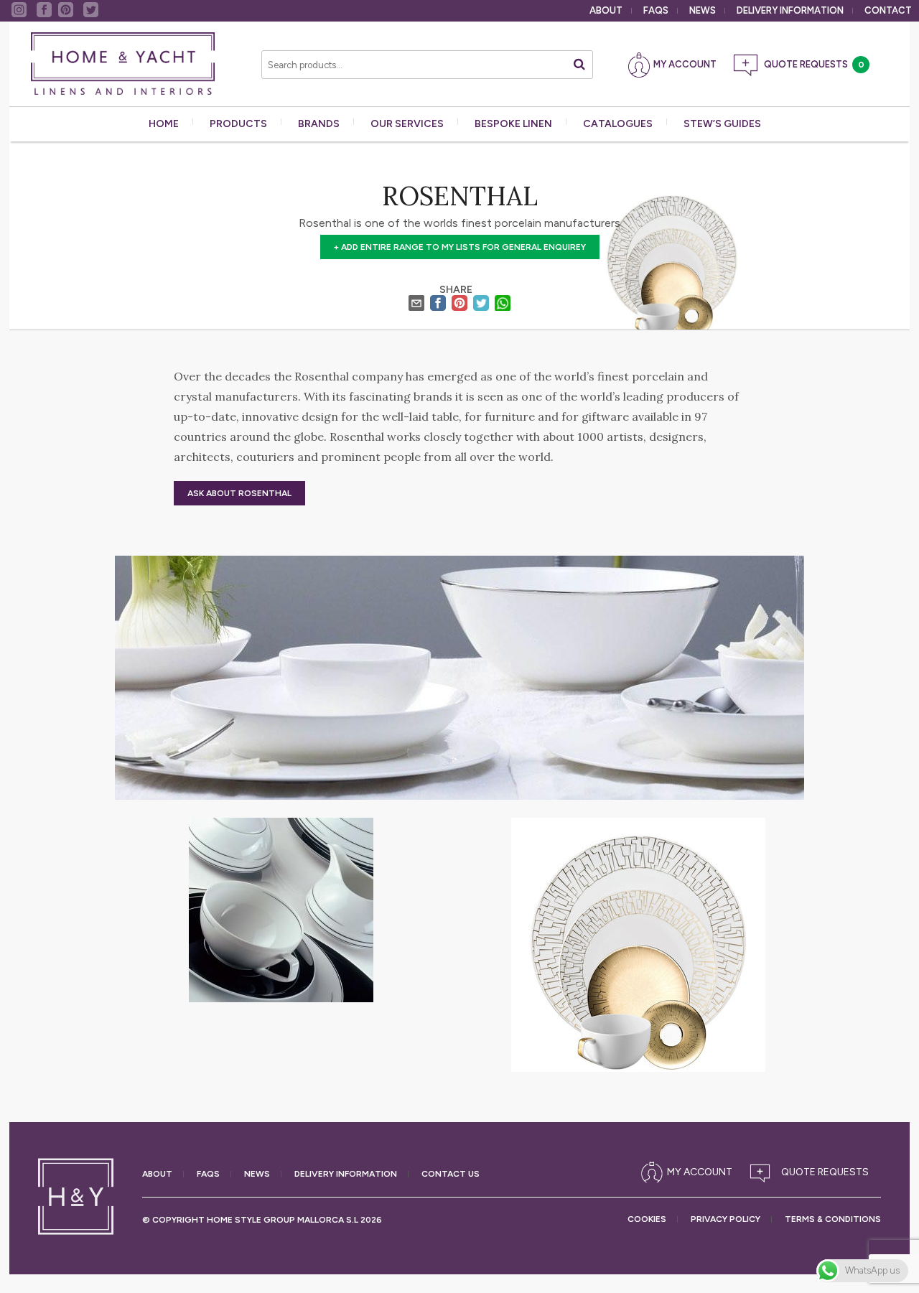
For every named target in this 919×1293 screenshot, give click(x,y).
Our (407, 124)
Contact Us (450, 1174)
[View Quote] (812, 1172)
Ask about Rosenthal (239, 493)
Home (164, 124)
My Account (685, 64)
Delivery (790, 10)
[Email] (416, 305)
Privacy (725, 1219)
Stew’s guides (722, 124)
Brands (319, 124)
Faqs (655, 10)
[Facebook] (438, 305)
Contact (888, 10)
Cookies (647, 1219)
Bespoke (513, 124)
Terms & (833, 1219)
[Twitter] (481, 305)
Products (238, 124)
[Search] (579, 64)
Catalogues (618, 124)
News (702, 10)
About (605, 10)
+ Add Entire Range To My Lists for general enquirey (460, 247)
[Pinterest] (459, 305)
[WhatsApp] (502, 305)
